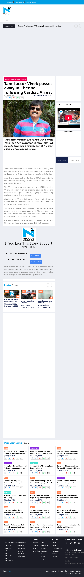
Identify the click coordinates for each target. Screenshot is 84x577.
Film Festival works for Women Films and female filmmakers (11, 300)
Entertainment (15, 79)
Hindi (54, 545)
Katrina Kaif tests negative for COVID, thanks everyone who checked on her (41, 526)
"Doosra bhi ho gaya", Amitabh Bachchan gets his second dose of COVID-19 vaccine (15, 482)
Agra (43, 542)
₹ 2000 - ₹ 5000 (36, 262)
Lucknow (44, 551)
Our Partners (22, 542)
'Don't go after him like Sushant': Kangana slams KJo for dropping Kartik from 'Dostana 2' (67, 482)
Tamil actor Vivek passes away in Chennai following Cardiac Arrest (67, 511)
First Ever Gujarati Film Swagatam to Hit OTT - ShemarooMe (13, 511)
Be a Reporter (20, 2)
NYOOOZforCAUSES (11, 542)
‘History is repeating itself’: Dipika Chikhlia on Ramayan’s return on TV (68, 526)
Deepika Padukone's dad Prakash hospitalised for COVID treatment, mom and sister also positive (15, 526)
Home (7, 79)
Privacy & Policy (62, 571)
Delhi (34, 548)
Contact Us (21, 548)
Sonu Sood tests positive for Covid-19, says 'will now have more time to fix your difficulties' (68, 467)
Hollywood (7, 492)
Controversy (8, 463)
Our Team (21, 545)
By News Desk (10, 95)
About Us (8, 545)
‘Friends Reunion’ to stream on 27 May (15, 496)
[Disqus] (28, 345)
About (47, 571)
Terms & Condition (75, 571)
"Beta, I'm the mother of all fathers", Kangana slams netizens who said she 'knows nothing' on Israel (15, 467)
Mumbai (35, 554)
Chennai (35, 545)
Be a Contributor (31, 2)
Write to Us (21, 556)
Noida (43, 554)
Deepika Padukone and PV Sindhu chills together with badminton (40, 26)
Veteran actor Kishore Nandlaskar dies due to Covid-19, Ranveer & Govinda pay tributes (39, 511)
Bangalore (36, 542)
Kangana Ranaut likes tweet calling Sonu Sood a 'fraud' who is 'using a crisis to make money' (41, 452)
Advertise (10, 2)
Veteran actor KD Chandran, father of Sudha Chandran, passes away (15, 452)
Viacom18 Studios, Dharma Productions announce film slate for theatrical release (28, 301)
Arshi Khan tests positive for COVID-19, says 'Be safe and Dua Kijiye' (41, 482)
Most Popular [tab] (75, 160)
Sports (55, 556)
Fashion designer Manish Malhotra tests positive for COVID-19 (68, 496)
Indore (43, 548)
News (24, 79)
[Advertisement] (42, 36)
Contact (53, 571)
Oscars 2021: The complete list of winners (41, 467)
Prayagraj (44, 545)
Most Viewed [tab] (62, 160)
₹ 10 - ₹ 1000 (35, 255)
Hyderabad (36, 551)
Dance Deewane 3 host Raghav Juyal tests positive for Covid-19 (41, 496)
